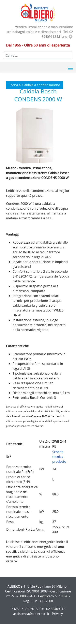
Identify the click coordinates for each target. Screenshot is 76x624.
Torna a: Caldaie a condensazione (34, 85)
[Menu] (70, 68)
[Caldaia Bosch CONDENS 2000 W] (38, 135)
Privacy (57, 613)
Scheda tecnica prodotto (59, 457)
